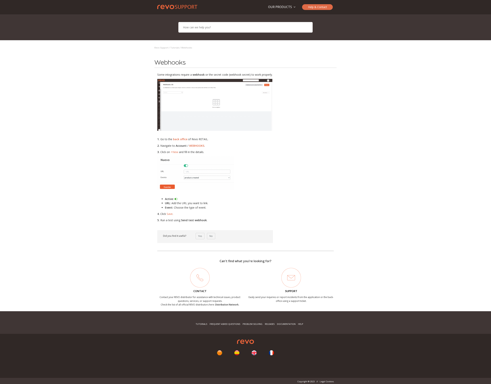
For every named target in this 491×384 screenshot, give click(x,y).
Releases (269, 324)
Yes (200, 236)
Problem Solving (252, 324)
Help (300, 324)
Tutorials (174, 47)
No (211, 236)
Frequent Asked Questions (225, 324)
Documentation (286, 324)
